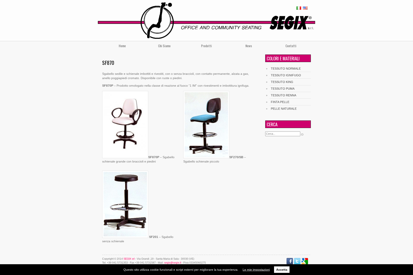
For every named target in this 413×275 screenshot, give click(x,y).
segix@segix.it (172, 262)
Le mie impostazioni (256, 269)
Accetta (281, 269)
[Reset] (302, 134)
